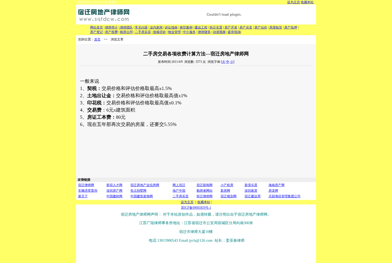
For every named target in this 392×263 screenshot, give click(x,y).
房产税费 (111, 32)
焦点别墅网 (138, 190)
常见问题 (141, 27)
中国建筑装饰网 (141, 196)
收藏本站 (307, 2)
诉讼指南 (171, 27)
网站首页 (96, 27)
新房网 (225, 190)
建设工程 (201, 27)
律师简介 (111, 27)
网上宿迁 (179, 185)
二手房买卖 (143, 32)
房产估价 (260, 27)
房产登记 (96, 32)
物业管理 (174, 32)
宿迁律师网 (86, 185)
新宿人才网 (114, 185)
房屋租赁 (275, 27)
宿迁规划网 (229, 196)
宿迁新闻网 (205, 185)
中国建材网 (114, 196)
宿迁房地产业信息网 (144, 185)
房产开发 (231, 27)
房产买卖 (245, 27)
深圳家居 (251, 190)
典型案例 (186, 27)
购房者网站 (205, 190)
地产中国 (179, 190)
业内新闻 (156, 27)
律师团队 (126, 27)
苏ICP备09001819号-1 (196, 207)
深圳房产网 (114, 190)
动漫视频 (219, 32)
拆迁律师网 (205, 196)
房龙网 (273, 190)
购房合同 (126, 32)
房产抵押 (290, 27)
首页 (97, 39)
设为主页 (293, 2)
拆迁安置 (216, 27)
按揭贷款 (159, 32)
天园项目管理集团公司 (285, 196)
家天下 (83, 196)
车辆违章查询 (87, 190)
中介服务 (189, 32)
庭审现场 (234, 32)
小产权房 (227, 185)
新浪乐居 (251, 185)
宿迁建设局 (253, 196)
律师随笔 (204, 32)
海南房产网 (277, 185)
